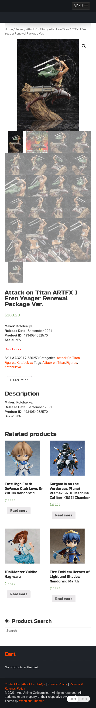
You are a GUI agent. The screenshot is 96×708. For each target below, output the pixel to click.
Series (19, 29)
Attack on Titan (53, 363)
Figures (10, 363)
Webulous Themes (31, 701)
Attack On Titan (36, 29)
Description (19, 380)
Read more (18, 510)
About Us (28, 684)
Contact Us (12, 684)
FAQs (41, 684)
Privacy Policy (57, 684)
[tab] (19, 380)
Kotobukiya (25, 363)
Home (9, 29)
